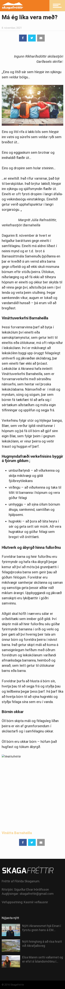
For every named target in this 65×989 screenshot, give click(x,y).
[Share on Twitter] (32, 38)
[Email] (41, 38)
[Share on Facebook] (23, 38)
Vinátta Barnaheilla (17, 833)
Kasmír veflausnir (36, 902)
